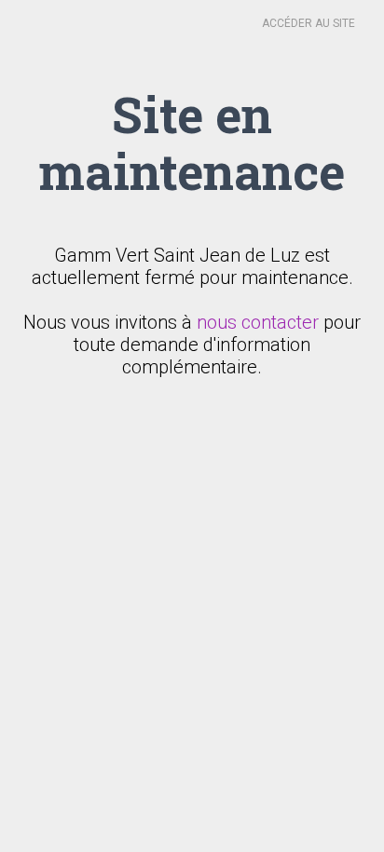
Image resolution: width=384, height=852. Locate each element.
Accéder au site (308, 23)
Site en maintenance (192, 142)
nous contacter (258, 322)
